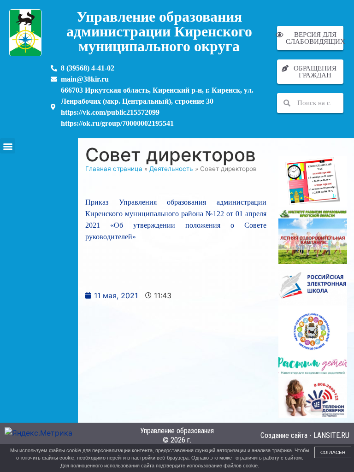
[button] (7, 145)
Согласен (332, 452)
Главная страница (113, 168)
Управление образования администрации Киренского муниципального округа (159, 31)
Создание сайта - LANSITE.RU (304, 435)
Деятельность (171, 168)
